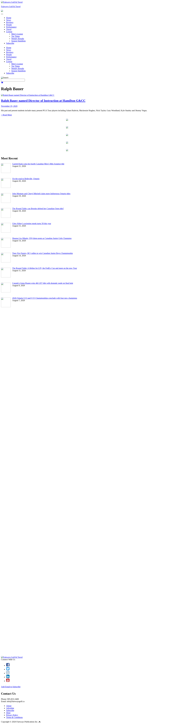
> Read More (6, 115)
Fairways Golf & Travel (10, 6)
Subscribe (10, 43)
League (9, 32)
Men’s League (17, 34)
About (8, 706)
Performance (11, 27)
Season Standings (18, 41)
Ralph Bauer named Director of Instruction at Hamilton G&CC (43, 100)
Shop (8, 713)
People (9, 25)
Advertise (10, 708)
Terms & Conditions (14, 717)
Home (8, 18)
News (8, 20)
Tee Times (15, 36)
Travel (8, 29)
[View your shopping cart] (2, 82)
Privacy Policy (12, 715)
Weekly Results (17, 38)
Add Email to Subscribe (10, 687)
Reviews (9, 22)
